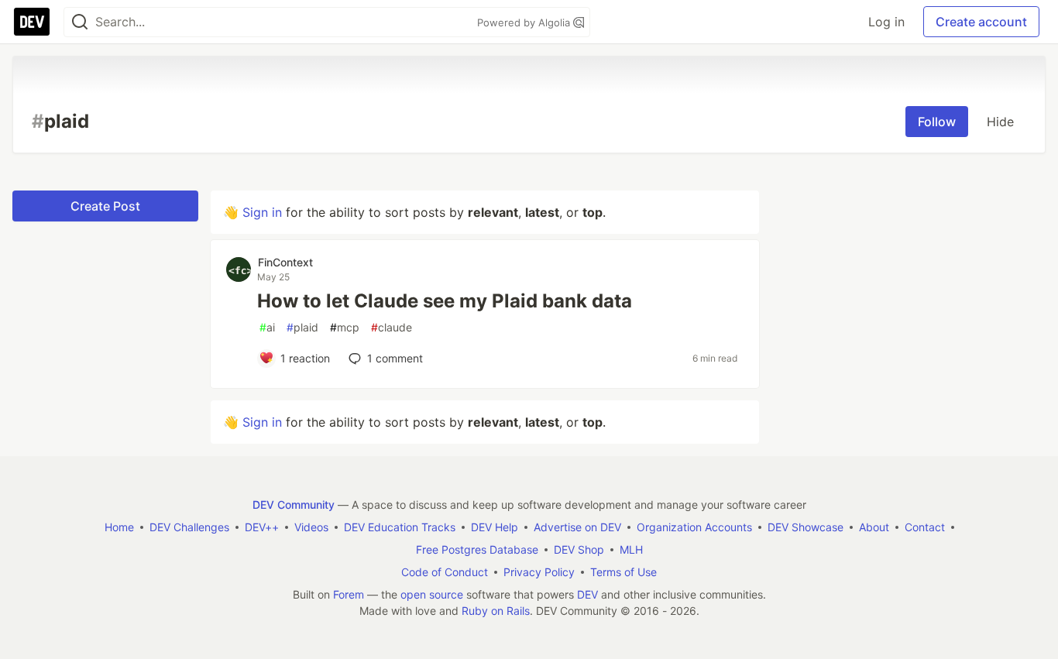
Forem (348, 594)
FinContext (285, 262)
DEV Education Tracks (399, 527)
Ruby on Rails (496, 610)
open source (431, 594)
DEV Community (293, 504)
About (874, 527)
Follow (937, 121)
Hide (1000, 121)
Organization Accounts (694, 527)
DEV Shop (579, 549)
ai (267, 327)
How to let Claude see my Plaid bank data (444, 301)
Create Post (105, 206)
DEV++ (262, 527)
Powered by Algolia (525, 22)
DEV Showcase (805, 527)
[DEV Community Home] (31, 21)
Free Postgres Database (477, 549)
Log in (886, 21)
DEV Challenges (189, 527)
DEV (587, 594)
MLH (631, 549)
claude (391, 327)
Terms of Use (623, 571)
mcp (344, 327)
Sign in (262, 212)
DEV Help (494, 527)
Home (119, 527)
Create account (981, 21)
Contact (925, 527)
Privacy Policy (539, 571)
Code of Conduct (444, 571)
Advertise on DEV (577, 527)
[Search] (79, 22)
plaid (302, 327)
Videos (311, 527)
